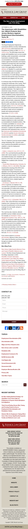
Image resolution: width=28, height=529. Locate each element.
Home (4, 17)
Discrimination (15, 274)
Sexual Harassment (9, 363)
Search (25, 384)
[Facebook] (6, 328)
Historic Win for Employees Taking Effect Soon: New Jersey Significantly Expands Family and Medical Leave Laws (14, 415)
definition (4, 69)
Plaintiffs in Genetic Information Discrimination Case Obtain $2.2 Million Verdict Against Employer (12, 258)
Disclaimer (14, 487)
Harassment (6, 366)
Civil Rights (9, 274)
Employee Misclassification (11, 369)
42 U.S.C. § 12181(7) (17, 105)
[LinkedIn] (14, 328)
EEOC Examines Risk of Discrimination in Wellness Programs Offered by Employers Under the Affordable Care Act (13, 266)
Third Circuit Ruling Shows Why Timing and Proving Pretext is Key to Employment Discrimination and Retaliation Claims (13, 408)
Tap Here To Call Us (14, 4)
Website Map (14, 500)
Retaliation (12, 276)
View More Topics (7, 375)
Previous (4, 284)
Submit (14, 321)
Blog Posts (14, 505)
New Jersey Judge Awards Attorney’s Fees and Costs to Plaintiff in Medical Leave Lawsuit (13, 251)
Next (14, 284)
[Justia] (18, 328)
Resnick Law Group (18, 522)
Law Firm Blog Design (13, 526)
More (23, 17)
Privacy (5, 372)
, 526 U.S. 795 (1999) (13, 217)
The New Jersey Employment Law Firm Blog (14, 11)
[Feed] (21, 328)
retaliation (19, 123)
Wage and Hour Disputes (10, 344)
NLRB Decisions (8, 357)
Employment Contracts (10, 354)
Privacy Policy (14, 491)
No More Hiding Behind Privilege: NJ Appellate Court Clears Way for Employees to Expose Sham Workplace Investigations (13, 399)
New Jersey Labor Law (10, 347)
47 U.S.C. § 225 (13, 113)
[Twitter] (10, 328)
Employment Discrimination (11, 338)
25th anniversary (6, 48)
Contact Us (14, 17)
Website (14, 482)
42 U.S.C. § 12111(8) (12, 232)
